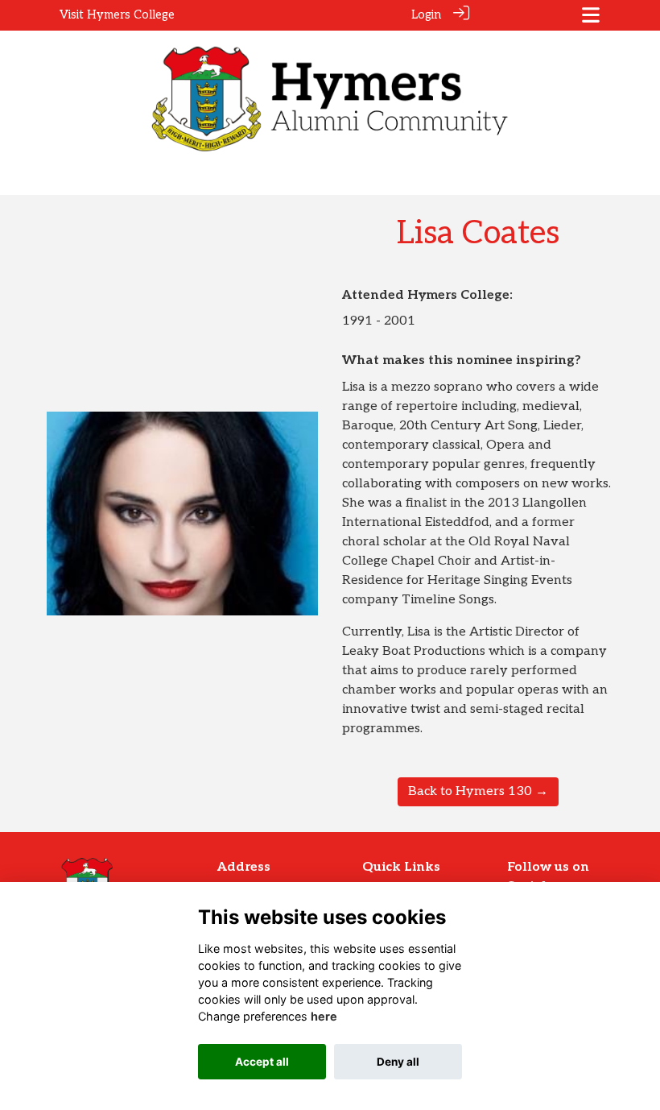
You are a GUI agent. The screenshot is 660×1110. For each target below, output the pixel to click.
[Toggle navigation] (590, 15)
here (324, 1016)
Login (426, 15)
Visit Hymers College (117, 15)
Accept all (262, 1061)
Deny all (398, 1061)
